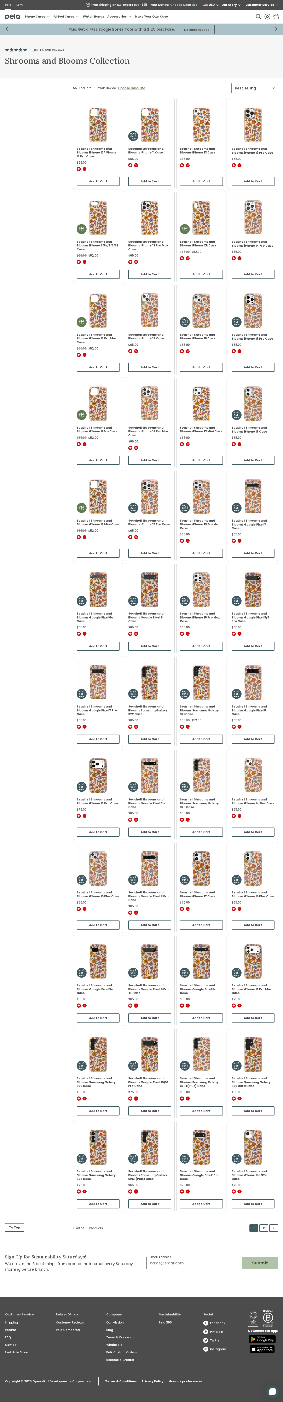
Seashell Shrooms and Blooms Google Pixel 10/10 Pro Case (148, 1082)
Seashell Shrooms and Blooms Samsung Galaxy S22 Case (147, 710)
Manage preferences (185, 1381)
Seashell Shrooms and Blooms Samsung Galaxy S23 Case (199, 803)
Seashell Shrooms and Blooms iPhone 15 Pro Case (149, 522)
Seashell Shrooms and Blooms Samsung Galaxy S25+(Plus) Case (147, 1175)
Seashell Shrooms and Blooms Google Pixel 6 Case (145, 617)
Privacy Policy (152, 1381)
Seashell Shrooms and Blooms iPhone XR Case (198, 243)
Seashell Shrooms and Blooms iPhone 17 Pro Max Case (252, 989)
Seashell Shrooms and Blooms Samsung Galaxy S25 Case (96, 1082)
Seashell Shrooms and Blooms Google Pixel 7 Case (249, 524)
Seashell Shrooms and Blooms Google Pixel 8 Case (249, 710)
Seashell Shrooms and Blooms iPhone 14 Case (146, 336)
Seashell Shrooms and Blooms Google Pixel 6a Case (95, 617)
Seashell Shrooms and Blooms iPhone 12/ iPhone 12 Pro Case (96, 152)
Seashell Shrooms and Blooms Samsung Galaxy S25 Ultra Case (251, 1082)
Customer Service (260, 5)
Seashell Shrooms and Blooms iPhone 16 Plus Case (253, 894)
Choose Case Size (183, 4)
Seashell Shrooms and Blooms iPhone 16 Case (249, 429)
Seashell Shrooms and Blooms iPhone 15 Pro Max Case (200, 524)
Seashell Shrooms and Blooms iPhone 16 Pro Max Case (200, 617)
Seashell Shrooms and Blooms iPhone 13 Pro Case (252, 151)
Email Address (160, 1257)
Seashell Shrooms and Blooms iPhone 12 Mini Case (98, 522)
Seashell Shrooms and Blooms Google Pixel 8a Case (198, 989)
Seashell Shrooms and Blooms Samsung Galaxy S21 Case (199, 710)
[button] (272, 1391)
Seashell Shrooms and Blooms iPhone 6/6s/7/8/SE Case (97, 245)
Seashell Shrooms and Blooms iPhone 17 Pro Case (97, 801)
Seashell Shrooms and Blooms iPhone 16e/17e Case (249, 1175)
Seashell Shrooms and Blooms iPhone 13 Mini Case (201, 429)
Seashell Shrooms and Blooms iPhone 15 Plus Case (98, 894)
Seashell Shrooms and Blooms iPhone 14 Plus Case (253, 801)
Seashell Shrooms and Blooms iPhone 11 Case (145, 151)
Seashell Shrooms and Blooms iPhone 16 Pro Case (252, 336)
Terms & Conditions (121, 1381)
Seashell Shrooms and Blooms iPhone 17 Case (197, 894)
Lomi (19, 5)
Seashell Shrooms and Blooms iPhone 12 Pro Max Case (97, 338)
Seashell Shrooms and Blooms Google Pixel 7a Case (146, 803)
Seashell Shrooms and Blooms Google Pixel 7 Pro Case (97, 710)
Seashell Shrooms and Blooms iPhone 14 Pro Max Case (148, 431)
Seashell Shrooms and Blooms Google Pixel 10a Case (199, 1175)
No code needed (187, 30)
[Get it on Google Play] (262, 1339)
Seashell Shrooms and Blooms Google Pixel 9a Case (95, 989)
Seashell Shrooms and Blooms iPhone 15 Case (197, 336)
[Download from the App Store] (262, 1349)
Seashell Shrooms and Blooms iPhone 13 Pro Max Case (148, 245)
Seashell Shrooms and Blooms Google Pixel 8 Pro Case (148, 896)
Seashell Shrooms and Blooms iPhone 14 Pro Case (252, 243)
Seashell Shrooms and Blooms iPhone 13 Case (197, 151)
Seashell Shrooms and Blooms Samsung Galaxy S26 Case (96, 1175)
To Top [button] (15, 1228)
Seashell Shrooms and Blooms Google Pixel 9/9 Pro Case (250, 617)
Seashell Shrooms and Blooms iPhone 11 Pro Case (97, 429)
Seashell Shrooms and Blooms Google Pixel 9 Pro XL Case (148, 989)
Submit (260, 1263)
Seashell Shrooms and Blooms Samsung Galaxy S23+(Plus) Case (199, 1082)
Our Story (229, 5)
